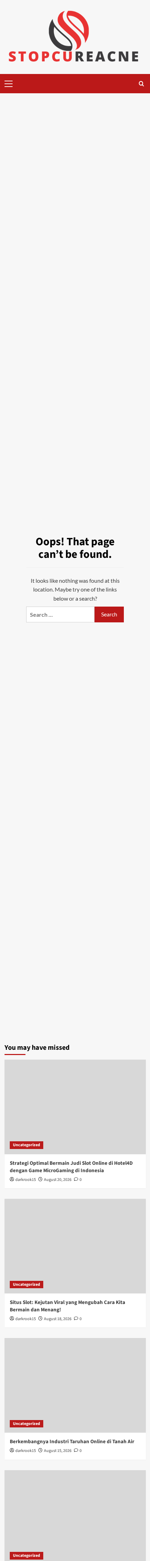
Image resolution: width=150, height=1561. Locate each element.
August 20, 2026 (58, 1180)
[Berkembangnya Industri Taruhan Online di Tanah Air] (75, 1385)
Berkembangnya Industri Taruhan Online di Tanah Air (72, 1441)
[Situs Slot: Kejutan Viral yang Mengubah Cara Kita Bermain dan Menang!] (75, 1246)
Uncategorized (26, 1145)
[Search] (141, 83)
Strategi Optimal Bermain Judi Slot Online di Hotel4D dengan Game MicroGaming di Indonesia (71, 1167)
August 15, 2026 (58, 1451)
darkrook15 (25, 1180)
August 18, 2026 (58, 1319)
